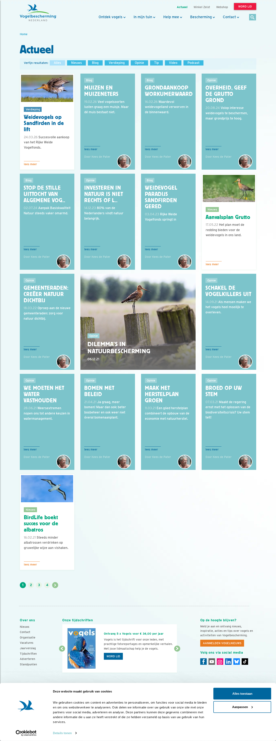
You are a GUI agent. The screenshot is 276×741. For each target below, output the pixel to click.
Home (23, 34)
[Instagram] (220, 661)
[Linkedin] (228, 661)
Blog (95, 63)
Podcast (193, 63)
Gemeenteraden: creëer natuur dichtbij (46, 294)
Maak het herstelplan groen (162, 394)
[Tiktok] (245, 661)
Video (173, 63)
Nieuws (76, 63)
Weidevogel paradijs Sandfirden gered (161, 197)
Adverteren (27, 659)
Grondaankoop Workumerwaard (169, 91)
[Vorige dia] (62, 661)
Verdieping (117, 63)
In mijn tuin (143, 17)
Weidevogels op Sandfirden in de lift (44, 123)
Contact (229, 17)
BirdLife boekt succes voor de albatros (41, 523)
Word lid (113, 656)
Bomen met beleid (99, 391)
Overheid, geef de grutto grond (226, 94)
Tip (156, 63)
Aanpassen (240, 706)
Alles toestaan (242, 693)
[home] (38, 12)
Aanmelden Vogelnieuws (222, 643)
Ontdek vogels (110, 17)
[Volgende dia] (177, 661)
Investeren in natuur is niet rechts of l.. (103, 194)
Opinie (139, 63)
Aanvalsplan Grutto (228, 217)
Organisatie (27, 637)
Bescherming (201, 17)
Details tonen (62, 733)
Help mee (171, 17)
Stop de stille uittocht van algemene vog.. (44, 194)
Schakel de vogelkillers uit (228, 291)
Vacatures (26, 642)
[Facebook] (203, 661)
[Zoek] (252, 17)
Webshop (222, 7)
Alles (57, 63)
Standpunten (28, 664)
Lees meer (30, 164)
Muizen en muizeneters (101, 91)
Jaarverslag (28, 648)
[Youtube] (212, 661)
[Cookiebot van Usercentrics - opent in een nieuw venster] (26, 733)
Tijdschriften (28, 653)
